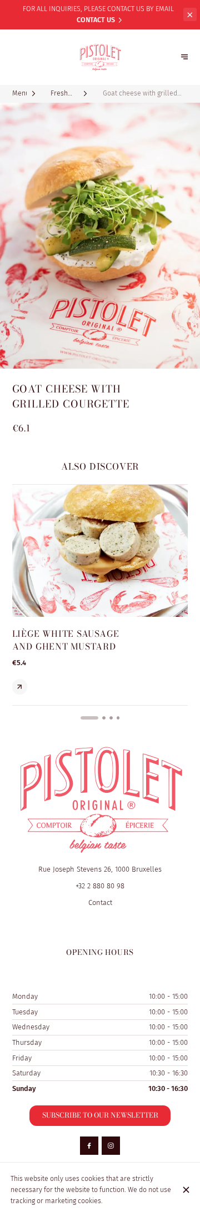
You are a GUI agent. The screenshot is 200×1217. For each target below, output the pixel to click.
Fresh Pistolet (59, 94)
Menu (19, 93)
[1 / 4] (82, 718)
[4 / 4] (118, 718)
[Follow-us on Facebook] (89, 1145)
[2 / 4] (97, 718)
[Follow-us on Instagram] (111, 1145)
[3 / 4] (111, 718)
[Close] (186, 1189)
